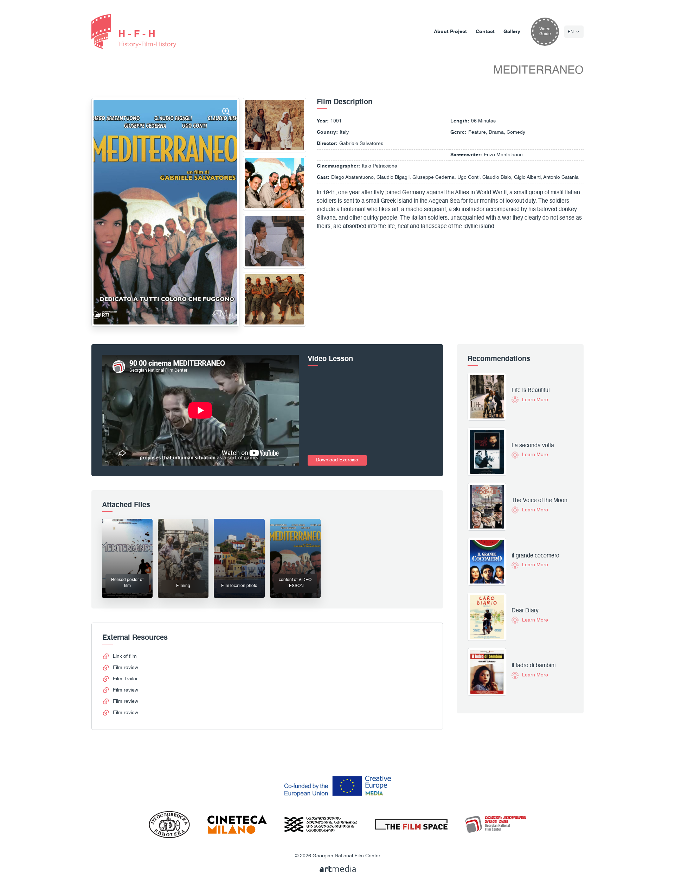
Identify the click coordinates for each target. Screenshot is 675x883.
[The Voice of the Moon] (487, 507)
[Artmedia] (338, 868)
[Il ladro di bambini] (487, 672)
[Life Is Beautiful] (487, 397)
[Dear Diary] (487, 617)
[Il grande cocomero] (487, 562)
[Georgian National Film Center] (133, 31)
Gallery (511, 31)
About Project (450, 31)
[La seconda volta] (487, 451)
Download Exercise (337, 460)
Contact (485, 31)
